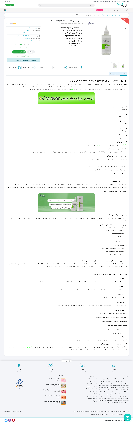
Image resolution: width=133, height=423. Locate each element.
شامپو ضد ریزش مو (90, 388)
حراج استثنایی (99, 10)
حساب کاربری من (103, 1)
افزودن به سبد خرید (17, 52)
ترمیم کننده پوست (91, 378)
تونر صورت (113, 15)
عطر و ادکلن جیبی (91, 396)
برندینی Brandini (91, 398)
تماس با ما (114, 1)
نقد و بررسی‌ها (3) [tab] (114, 74)
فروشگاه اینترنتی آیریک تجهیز (120, 347)
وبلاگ (109, 1)
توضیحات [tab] (123, 74)
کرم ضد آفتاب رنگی (91, 383)
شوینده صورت (92, 391)
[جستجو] (39, 5)
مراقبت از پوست (121, 15)
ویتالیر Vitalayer (33, 28)
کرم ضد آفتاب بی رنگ (90, 386)
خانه (127, 15)
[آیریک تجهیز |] (122, 5)
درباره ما (118, 1)
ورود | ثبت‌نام (8, 5)
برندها (107, 10)
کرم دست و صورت (91, 381)
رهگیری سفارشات (125, 1)
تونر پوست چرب (106, 15)
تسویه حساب (96, 1)
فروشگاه (126, 10)
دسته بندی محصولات (117, 10)
